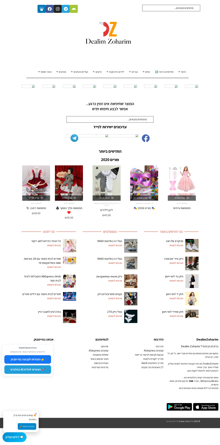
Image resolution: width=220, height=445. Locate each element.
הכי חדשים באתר (171, 231)
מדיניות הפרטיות (100, 367)
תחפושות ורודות (182, 208)
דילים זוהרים (171, 421)
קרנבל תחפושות (140, 203)
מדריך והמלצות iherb (152, 363)
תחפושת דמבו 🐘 (36, 208)
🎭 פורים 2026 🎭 (144, 208)
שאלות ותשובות (100, 354)
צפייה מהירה (180, 198)
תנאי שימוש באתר (99, 359)
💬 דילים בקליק (14, 437)
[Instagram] (58, 9)
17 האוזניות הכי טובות (152, 367)
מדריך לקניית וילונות (153, 359)
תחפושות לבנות (181, 203)
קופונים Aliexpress (153, 350)
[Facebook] (50, 9)
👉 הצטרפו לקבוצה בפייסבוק (27, 359)
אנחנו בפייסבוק (43, 339)
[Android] (74, 9)
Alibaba (214, 380)
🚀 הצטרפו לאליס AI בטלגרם (27, 369)
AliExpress (205, 380)
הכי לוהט (150, 203)
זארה (196, 380)
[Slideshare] (42, 9)
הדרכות (158, 339)
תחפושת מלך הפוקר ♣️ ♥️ (69, 210)
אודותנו (104, 346)
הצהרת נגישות (101, 363)
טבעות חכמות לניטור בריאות (149, 354)
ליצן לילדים (106, 210)
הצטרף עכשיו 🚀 (27, 426)
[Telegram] (66, 9)
